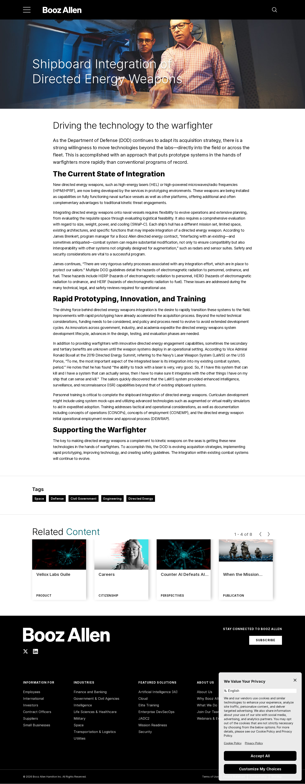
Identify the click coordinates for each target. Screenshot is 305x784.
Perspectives (172, 595)
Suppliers (30, 718)
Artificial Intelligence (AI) (158, 692)
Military (79, 718)
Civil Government (83, 498)
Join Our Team (209, 712)
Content (83, 531)
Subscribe (265, 640)
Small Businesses (36, 725)
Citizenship (108, 595)
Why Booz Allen (209, 698)
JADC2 (143, 718)
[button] (274, 9)
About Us (204, 692)
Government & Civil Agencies (96, 698)
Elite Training (148, 705)
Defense (57, 498)
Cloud (143, 698)
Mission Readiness (152, 725)
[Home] (62, 9)
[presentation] (260, 534)
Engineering (112, 498)
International (33, 698)
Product (44, 595)
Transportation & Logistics (95, 732)
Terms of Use (210, 776)
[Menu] (26, 9)
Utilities (79, 738)
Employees (31, 692)
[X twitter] (25, 651)
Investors (30, 705)
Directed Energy (140, 498)
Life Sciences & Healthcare (95, 712)
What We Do (207, 705)
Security (145, 732)
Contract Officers (37, 712)
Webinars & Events (212, 718)
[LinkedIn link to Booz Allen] (35, 651)
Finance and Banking (90, 692)
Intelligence (83, 705)
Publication (233, 595)
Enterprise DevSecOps (156, 712)
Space (39, 498)
